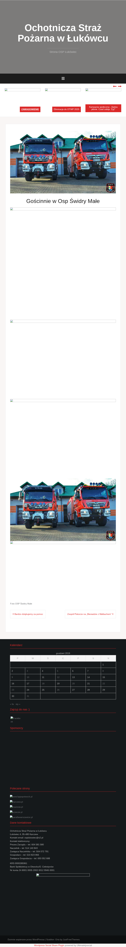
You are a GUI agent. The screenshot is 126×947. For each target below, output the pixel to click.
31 (28, 696)
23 (13, 690)
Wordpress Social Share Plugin (49, 945)
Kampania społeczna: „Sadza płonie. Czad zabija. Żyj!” (103, 108)
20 (73, 683)
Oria (57, 939)
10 (28, 677)
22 (103, 683)
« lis (12, 704)
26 (58, 690)
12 (58, 677)
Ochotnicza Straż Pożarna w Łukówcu (63, 32)
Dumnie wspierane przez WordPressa (26, 939)
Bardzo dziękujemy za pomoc (28, 614)
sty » (18, 704)
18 (43, 683)
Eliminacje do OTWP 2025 (66, 109)
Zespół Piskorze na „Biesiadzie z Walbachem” (89, 614)
